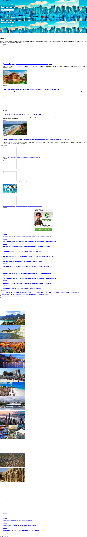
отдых (63, 292)
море (52, 292)
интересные (23, 292)
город (1, 292)
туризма (34, 294)
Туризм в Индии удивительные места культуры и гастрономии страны (27, 64)
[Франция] (12, 367)
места (50, 292)
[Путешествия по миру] (7, 17)
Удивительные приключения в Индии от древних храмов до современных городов (31, 89)
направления (56, 292)
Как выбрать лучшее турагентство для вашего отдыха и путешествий (18, 194)
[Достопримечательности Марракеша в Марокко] (12, 352)
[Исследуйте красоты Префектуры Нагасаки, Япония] (12, 509)
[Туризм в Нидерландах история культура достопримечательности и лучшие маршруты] (10, 156)
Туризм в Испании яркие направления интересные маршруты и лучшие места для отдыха (22, 206)
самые (26, 294)
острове (60, 292)
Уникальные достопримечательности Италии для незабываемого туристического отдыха (22, 181)
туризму (38, 294)
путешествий (20, 294)
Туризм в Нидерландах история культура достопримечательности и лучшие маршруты (21, 157)
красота (35, 292)
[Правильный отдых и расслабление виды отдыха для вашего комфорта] (12, 495)
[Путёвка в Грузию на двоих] (12, 324)
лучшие (44, 292)
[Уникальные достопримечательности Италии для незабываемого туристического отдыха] (10, 180)
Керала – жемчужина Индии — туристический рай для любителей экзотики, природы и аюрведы (36, 139)
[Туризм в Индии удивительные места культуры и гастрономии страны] (12, 452)
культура (39, 292)
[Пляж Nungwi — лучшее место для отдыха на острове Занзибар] (12, 395)
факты (50, 294)
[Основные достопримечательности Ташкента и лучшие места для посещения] (12, 438)
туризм (30, 294)
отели (70, 292)
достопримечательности (11, 292)
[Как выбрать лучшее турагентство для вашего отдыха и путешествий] (10, 192)
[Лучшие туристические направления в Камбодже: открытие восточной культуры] (12, 310)
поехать (73, 292)
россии (23, 294)
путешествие (13, 294)
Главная (1, 34)
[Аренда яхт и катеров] (12, 410)
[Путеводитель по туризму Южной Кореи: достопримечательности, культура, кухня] (12, 381)
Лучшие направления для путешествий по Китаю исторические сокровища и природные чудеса (23, 169)
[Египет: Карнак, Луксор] (12, 481)
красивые (32, 292)
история (28, 292)
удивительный (42, 294)
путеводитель (4, 294)
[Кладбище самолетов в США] (12, 467)
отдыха (67, 292)
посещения (77, 292)
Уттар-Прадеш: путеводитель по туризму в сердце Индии (22, 114)
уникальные (47, 294)
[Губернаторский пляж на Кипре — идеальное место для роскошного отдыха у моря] (12, 338)
